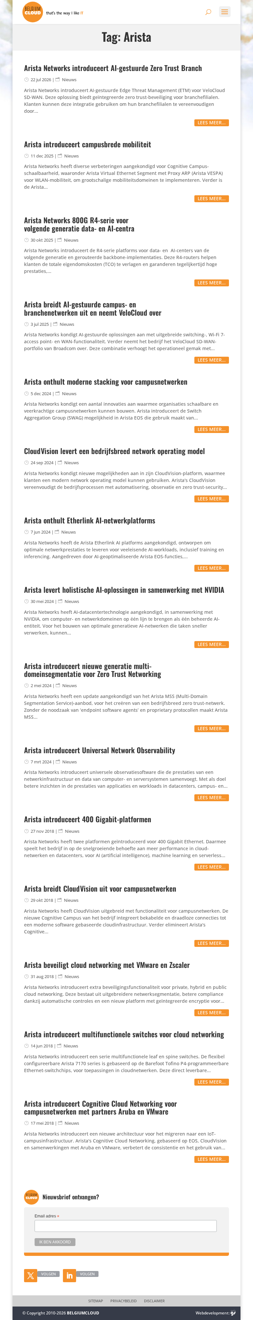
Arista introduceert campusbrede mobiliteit (87, 144)
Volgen (48, 1273)
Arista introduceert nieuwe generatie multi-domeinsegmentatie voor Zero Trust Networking (92, 669)
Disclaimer (154, 1301)
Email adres (47, 1216)
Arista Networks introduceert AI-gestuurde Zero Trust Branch (113, 67)
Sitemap (95, 1301)
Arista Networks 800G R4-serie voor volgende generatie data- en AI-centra (79, 224)
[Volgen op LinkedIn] (69, 1275)
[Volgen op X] (30, 1275)
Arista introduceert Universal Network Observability (99, 750)
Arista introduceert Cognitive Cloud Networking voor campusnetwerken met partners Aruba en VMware (100, 1107)
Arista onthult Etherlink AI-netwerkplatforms (89, 520)
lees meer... (212, 122)
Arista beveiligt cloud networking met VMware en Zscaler (107, 964)
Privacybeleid (123, 1301)
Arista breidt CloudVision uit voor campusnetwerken (100, 888)
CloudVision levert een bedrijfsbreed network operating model (114, 450)
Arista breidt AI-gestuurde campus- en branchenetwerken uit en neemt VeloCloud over (92, 308)
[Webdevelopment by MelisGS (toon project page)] (233, 1313)
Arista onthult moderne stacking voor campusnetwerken (105, 381)
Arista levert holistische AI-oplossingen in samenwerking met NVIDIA (124, 589)
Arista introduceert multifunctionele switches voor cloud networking (124, 1034)
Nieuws (69, 80)
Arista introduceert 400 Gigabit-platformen (87, 819)
